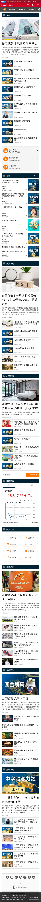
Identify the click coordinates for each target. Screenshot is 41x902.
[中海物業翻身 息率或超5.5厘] (20, 238)
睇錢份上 (4, 188)
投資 (11, 5)
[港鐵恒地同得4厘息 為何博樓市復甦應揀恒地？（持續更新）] (20, 198)
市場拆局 (22, 9)
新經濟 (31, 9)
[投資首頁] (4, 9)
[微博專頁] (16, 877)
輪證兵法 (4, 255)
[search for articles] (33, 5)
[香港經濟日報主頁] (4, 5)
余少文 (4, 240)
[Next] (39, 9)
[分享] (38, 57)
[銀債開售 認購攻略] (20, 225)
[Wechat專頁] (20, 877)
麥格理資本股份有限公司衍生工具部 (13, 252)
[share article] (26, 189)
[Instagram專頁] (25, 877)
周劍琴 (4, 226)
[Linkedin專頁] (33, 877)
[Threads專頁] (29, 877)
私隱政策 (5, 899)
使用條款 (12, 899)
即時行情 (12, 9)
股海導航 (4, 215)
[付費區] (3, 1)
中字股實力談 (5, 242)
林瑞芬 (4, 213)
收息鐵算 (4, 228)
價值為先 (4, 202)
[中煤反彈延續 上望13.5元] (20, 212)
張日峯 (4, 187)
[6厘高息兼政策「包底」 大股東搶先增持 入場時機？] (20, 185)
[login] (27, 5)
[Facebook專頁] (7, 877)
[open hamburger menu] (38, 5)
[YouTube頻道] (12, 877)
